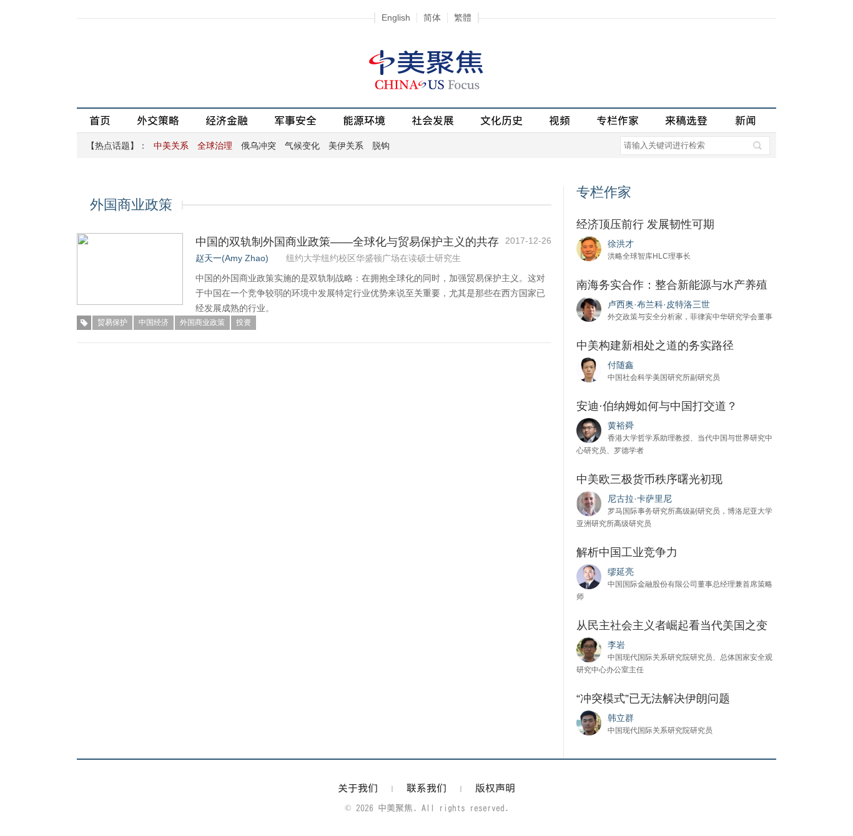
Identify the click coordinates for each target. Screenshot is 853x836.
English (396, 17)
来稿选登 (686, 120)
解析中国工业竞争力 (627, 552)
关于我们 (358, 788)
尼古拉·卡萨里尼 (640, 499)
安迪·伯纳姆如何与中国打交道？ (656, 406)
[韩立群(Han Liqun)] (588, 722)
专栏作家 (617, 120)
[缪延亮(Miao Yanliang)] (588, 576)
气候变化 (302, 146)
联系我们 (426, 788)
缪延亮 (621, 572)
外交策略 (158, 120)
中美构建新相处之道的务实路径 (655, 345)
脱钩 (381, 146)
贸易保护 (112, 322)
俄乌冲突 (258, 146)
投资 (243, 322)
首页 (100, 120)
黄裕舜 (621, 425)
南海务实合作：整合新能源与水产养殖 (671, 285)
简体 (432, 17)
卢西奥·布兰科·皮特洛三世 (659, 304)
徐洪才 (621, 244)
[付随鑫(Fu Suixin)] (588, 369)
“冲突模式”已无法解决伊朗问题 (653, 698)
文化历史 (501, 120)
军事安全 (295, 120)
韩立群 (621, 718)
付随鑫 (621, 365)
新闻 (745, 120)
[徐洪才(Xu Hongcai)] (588, 248)
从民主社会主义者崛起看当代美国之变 (671, 625)
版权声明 (495, 788)
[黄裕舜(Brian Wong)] (588, 430)
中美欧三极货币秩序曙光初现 (649, 479)
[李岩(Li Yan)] (588, 649)
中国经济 (154, 322)
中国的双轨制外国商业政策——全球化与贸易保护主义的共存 (347, 242)
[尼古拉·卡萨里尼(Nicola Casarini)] (588, 503)
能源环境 (364, 120)
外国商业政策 (202, 322)
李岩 (616, 645)
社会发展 (433, 120)
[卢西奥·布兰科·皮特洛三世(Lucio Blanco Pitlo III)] (588, 309)
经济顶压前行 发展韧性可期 (645, 224)
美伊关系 (345, 146)
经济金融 (226, 120)
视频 (559, 120)
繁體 (462, 17)
